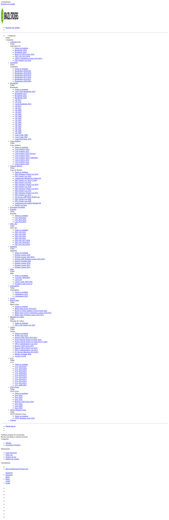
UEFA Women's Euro (18, 410)
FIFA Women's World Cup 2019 (26, 185)
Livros (12, 298)
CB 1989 (18, 133)
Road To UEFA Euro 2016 (24, 54)
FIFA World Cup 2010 (23, 195)
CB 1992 (18, 127)
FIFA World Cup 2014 (23, 60)
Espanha (13, 209)
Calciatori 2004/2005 (22, 278)
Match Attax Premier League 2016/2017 (29, 315)
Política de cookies (12, 459)
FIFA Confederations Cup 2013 (26, 350)
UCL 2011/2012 (21, 383)
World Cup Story (21, 205)
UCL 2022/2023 (21, 371)
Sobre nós (9, 455)
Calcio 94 (18, 280)
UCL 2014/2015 (21, 379)
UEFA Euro (14, 387)
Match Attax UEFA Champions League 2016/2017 (33, 313)
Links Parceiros (11, 453)
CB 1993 (18, 125)
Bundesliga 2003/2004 (23, 81)
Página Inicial (10, 426)
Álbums (13, 420)
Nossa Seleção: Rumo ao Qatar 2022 (28, 340)
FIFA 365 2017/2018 (22, 240)
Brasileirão (14, 83)
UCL (12, 358)
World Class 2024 (21, 335)
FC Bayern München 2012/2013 (26, 352)
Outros (12, 327)
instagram (9, 473)
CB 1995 (18, 120)
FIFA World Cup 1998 (23, 201)
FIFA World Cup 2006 (23, 199)
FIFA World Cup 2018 (23, 187)
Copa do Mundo (16, 166)
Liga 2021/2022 (20, 220)
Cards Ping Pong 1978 (23, 139)
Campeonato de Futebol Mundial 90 (28, 203)
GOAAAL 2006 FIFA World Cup (27, 197)
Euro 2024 (18, 395)
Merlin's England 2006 (23, 354)
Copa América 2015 (22, 160)
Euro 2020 (18, 397)
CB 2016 (18, 102)
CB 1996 (18, 118)
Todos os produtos (21, 48)
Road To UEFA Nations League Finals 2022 (31, 311)
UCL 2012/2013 (21, 381)
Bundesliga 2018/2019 (23, 75)
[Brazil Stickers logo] (9, 24)
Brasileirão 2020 (21, 98)
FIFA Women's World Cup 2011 (26, 193)
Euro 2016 (18, 400)
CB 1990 (18, 131)
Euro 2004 (18, 408)
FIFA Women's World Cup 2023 (26, 174)
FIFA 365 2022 (20, 238)
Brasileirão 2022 (21, 96)
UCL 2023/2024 (21, 369)
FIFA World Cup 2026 (23, 176)
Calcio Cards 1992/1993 (23, 282)
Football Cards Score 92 (23, 284)
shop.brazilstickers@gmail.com (17, 469)
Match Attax (14, 300)
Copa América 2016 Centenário (26, 158)
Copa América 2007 (22, 164)
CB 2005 (18, 112)
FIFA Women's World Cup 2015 (26, 189)
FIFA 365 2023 (20, 236)
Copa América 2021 (22, 151)
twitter (8, 481)
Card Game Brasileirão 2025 (25, 91)
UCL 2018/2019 (21, 375)
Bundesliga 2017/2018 (23, 77)
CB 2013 (18, 106)
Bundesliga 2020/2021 (23, 71)
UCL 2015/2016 (21, 377)
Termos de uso (11, 457)
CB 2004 (18, 114)
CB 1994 (18, 122)
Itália (12, 269)
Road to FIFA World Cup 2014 (26, 348)
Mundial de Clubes (17, 317)
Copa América (15, 141)
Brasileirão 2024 (21, 50)
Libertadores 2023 (21, 296)
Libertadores (14, 286)
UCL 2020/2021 (21, 373)
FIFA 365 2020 (20, 234)
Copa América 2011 (22, 162)
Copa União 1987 (21, 137)
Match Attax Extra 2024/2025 (25, 309)
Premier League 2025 (22, 255)
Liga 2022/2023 (20, 218)
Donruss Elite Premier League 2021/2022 (30, 259)
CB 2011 (18, 108)
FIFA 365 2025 (20, 232)
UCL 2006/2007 (21, 385)
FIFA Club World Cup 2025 (25, 325)
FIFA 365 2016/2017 (22, 242)
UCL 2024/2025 (21, 366)
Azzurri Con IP (20, 356)
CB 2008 (18, 110)
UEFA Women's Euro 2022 (25, 418)
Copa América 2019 (22, 156)
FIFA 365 (13, 224)
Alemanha (14, 63)
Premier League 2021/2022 (24, 257)
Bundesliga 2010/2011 (23, 79)
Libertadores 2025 (21, 294)
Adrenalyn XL (15, 42)
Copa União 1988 (21, 135)
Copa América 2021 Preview (25, 153)
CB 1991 (18, 129)
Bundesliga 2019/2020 (23, 73)
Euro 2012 (18, 404)
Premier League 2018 (22, 263)
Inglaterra (13, 247)
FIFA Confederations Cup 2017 (26, 344)
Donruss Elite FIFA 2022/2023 (26, 338)
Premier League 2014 (22, 267)
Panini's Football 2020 (23, 261)
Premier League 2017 (22, 265)
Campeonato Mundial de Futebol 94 (28, 178)
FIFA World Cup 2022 (23, 182)
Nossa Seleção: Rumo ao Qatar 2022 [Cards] (31, 342)
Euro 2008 (18, 406)
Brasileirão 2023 (21, 52)
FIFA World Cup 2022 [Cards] (26, 180)
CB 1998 (18, 116)
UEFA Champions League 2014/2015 (28, 58)
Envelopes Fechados (17, 207)
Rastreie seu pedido (8, 4)
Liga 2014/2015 (20, 222)
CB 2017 (18, 100)
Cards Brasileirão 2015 (23, 104)
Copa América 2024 (22, 149)
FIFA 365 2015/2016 (22, 56)
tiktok (8, 477)
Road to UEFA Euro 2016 (24, 346)
